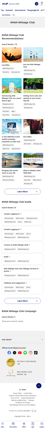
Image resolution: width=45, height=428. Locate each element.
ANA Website (6, 15)
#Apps (13, 111)
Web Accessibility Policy (19, 400)
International (20, 10)
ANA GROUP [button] (7, 339)
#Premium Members (8, 180)
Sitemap (31, 400)
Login (36, 3)
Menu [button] (2, 427)
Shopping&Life (33, 10)
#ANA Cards (6, 148)
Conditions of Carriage (22, 402)
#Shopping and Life (8, 104)
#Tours (20, 222)
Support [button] (42, 427)
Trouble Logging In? (12, 214)
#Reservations (37, 180)
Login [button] (32, 427)
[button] (42, 4)
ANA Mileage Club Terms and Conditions (23, 405)
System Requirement (27, 398)
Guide (6, 257)
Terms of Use (15, 398)
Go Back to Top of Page (38, 385)
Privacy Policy (17, 393)
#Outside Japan (9, 218)
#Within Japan (20, 218)
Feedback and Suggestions (14, 283)
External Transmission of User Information (22, 395)
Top (2, 10)
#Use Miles (6, 72)
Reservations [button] (13, 427)
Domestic (9, 10)
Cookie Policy (28, 393)
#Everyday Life (16, 72)
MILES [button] (24, 427)
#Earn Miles (6, 115)
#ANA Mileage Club (8, 68)
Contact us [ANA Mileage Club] (16, 245)
